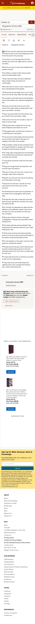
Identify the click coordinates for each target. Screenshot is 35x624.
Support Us (8, 516)
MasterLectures (9, 582)
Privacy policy (9, 538)
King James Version (13, 282)
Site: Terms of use (10, 548)
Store (6, 508)
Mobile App (8, 506)
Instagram (7, 594)
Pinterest (7, 596)
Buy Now (11, 372)
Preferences (8, 615)
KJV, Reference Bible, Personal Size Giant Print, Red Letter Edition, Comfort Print (16, 358)
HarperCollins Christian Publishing (15, 567)
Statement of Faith (10, 503)
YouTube (7, 604)
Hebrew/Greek (21, 34)
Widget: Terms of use (11, 550)
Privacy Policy (5, 485)
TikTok (6, 599)
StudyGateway (9, 562)
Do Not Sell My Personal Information (17, 543)
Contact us (7, 535)
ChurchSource (9, 564)
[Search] (31, 22)
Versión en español (10, 613)
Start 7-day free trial (11, 301)
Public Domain (11, 285)
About (6, 498)
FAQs (6, 525)
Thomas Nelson (9, 574)
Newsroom (8, 513)
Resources (12, 34)
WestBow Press (9, 577)
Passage (4, 34)
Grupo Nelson (9, 569)
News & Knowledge (10, 501)
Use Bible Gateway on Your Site (14, 530)
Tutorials (7, 528)
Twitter (6, 601)
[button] (32, 3)
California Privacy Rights (13, 540)
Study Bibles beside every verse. (17, 8)
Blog (5, 511)
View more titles (17, 416)
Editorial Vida (8, 572)
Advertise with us (10, 533)
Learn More (8, 305)
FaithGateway (8, 559)
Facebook (7, 591)
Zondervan (7, 579)
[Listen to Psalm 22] (23, 40)
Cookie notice (8, 545)
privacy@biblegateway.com (9, 486)
